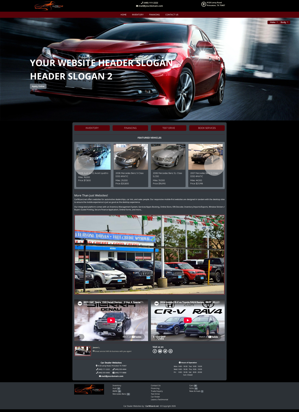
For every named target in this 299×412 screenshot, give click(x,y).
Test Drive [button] (168, 128)
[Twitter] (165, 351)
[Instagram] (170, 351)
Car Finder (155, 399)
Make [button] (273, 22)
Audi (116, 391)
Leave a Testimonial (159, 402)
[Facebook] (154, 351)
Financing (154, 14)
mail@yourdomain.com (150, 5)
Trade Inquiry (157, 394)
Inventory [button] (92, 128)
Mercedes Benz (121, 396)
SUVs (193, 391)
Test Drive (155, 396)
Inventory (138, 14)
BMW (116, 394)
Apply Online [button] (38, 86)
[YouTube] (160, 351)
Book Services (207, 128)
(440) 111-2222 (150, 2)
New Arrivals (196, 394)
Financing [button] (130, 128)
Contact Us (171, 14)
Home (123, 14)
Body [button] (284, 22)
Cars (192, 388)
